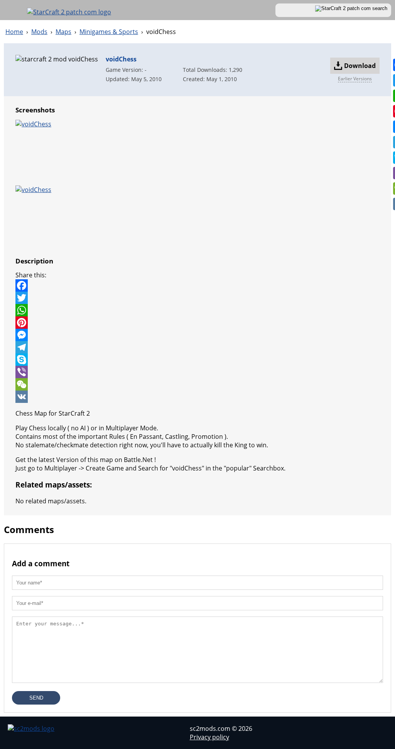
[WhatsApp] (197, 310)
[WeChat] (197, 384)
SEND (36, 698)
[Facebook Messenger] (197, 335)
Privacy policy (209, 737)
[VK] (197, 397)
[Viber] (197, 372)
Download (362, 67)
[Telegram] (197, 347)
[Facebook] (197, 285)
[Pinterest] (197, 322)
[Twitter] (197, 298)
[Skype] (197, 359)
